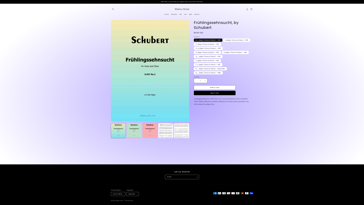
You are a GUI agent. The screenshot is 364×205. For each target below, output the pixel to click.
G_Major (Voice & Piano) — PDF (207, 61)
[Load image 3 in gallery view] (150, 130)
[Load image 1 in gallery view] (118, 130)
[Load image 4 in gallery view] (165, 130)
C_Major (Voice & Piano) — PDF (207, 44)
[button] (113, 9)
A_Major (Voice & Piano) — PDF (235, 52)
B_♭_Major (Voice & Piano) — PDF (208, 40)
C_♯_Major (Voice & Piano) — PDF (208, 48)
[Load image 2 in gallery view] (134, 130)
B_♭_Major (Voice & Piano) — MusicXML (210, 69)
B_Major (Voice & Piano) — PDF (236, 40)
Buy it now (215, 93)
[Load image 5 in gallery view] (181, 130)
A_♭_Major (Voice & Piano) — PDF (208, 56)
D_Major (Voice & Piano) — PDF (207, 52)
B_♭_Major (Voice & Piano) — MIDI (208, 73)
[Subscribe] (197, 177)
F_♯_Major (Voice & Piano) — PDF (208, 65)
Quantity (196, 77)
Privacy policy (129, 200)
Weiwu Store (119, 200)
